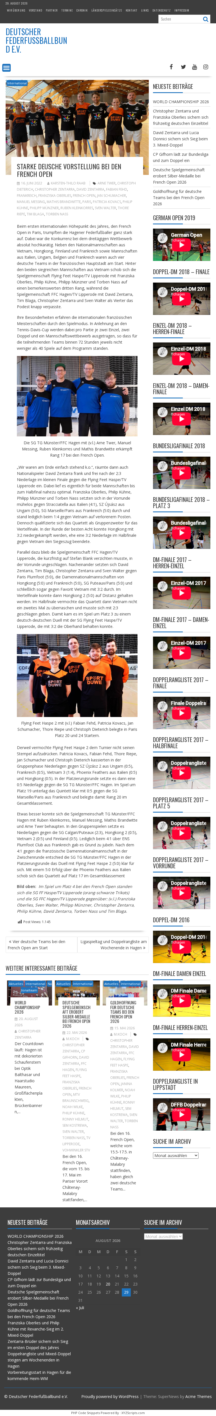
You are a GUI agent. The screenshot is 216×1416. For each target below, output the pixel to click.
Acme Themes (198, 1396)
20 (108, 1284)
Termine (67, 10)
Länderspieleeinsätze (106, 10)
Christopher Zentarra (55, 189)
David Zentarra (90, 189)
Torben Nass (57, 214)
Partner (52, 10)
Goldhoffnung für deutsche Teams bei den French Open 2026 (123, 1011)
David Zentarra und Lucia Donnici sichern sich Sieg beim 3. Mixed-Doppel (180, 139)
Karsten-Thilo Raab (68, 183)
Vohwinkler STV (76, 1150)
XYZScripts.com (133, 1413)
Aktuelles (16, 984)
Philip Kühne (73, 1113)
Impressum (181, 10)
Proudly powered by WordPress (110, 1396)
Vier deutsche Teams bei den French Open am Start (36, 944)
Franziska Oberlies (54, 195)
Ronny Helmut (75, 1119)
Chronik (82, 10)
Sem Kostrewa (74, 1125)
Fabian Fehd (116, 189)
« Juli (80, 1307)
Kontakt (132, 10)
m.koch (72, 1038)
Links (145, 10)
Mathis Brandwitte (64, 201)
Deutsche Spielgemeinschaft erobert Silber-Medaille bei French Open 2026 (76, 1014)
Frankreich (27, 195)
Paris (86, 201)
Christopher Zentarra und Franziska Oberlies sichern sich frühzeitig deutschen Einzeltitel (180, 117)
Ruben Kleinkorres (76, 208)
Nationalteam (36, 987)
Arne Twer (107, 183)
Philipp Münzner (44, 208)
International (17, 83)
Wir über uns (16, 10)
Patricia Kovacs (107, 201)
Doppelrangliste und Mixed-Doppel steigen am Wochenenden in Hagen (39, 1360)
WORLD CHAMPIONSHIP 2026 (27, 1007)
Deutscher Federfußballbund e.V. (36, 40)
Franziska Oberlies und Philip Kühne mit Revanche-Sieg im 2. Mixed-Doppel (36, 1329)
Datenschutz (161, 10)
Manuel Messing (31, 201)
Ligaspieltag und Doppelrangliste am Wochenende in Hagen (113, 944)
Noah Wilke (72, 1106)
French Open (84, 195)
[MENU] (6, 68)
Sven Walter (105, 208)
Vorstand (35, 10)
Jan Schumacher (111, 195)
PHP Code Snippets (85, 1413)
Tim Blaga (35, 214)
